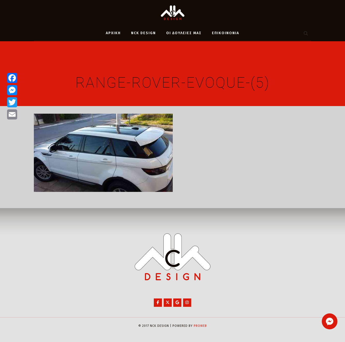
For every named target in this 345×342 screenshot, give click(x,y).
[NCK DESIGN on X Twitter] (168, 302)
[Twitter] (12, 102)
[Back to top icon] (320, 331)
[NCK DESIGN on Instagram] (187, 302)
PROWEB (200, 326)
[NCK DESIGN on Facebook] (158, 302)
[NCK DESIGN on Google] (177, 302)
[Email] (12, 114)
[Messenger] (12, 90)
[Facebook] (12, 78)
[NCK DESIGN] (172, 12)
